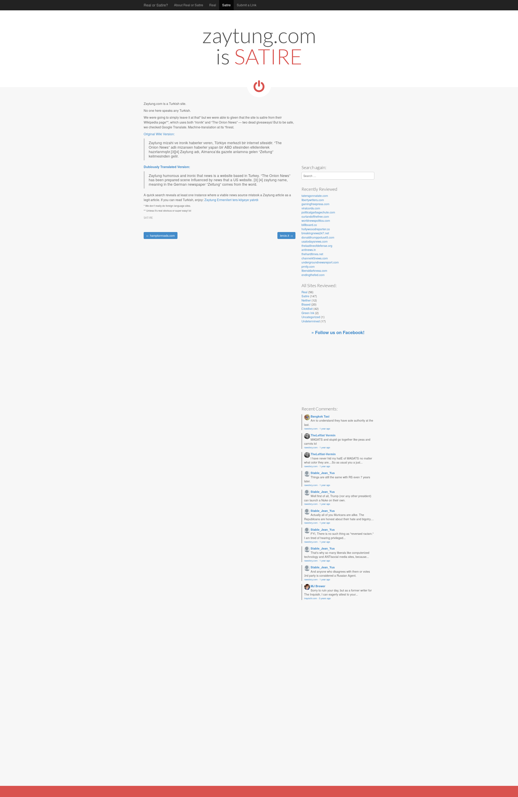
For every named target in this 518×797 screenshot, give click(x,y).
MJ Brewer (318, 586)
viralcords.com (310, 208)
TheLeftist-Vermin (323, 454)
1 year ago (325, 428)
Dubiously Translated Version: (167, 166)
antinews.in (308, 249)
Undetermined (310, 321)
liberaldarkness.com (314, 270)
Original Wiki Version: (159, 134)
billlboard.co (309, 225)
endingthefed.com (313, 275)
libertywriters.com (312, 200)
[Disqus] (219, 299)
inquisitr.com (310, 598)
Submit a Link (246, 5)
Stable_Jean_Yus (323, 473)
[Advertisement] (335, 129)
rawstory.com (311, 428)
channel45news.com (314, 258)
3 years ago (325, 598)
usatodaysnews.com (314, 241)
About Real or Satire (188, 5)
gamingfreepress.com (315, 204)
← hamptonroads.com (160, 235)
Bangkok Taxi (320, 416)
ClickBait (307, 308)
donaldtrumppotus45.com (317, 237)
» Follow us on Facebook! (337, 332)
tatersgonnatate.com (314, 195)
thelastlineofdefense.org (316, 245)
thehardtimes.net (312, 254)
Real (212, 5)
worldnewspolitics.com (315, 220)
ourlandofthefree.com (315, 216)
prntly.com (308, 266)
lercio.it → (286, 235)
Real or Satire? (156, 4)
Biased (305, 304)
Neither (306, 300)
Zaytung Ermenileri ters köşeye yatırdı (231, 199)
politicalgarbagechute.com (318, 212)
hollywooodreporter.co (315, 229)
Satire (226, 5)
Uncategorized (310, 317)
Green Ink (307, 313)
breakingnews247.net (315, 233)
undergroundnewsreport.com (320, 262)
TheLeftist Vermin (323, 435)
